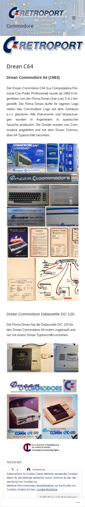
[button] (26, 157)
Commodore (20, 26)
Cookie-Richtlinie (47, 489)
